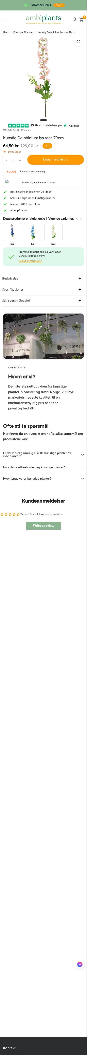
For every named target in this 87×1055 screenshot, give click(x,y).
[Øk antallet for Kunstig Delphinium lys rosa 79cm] (20, 160)
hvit (53, 244)
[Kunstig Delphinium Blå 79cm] (33, 232)
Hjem (6, 32)
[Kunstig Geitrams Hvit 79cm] (53, 232)
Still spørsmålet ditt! (16, 300)
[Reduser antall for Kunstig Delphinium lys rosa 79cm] (6, 160)
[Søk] (74, 19)
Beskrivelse (10, 278)
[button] (79, 965)
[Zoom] (78, 43)
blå (32, 244)
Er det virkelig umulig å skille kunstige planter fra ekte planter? (37, 454)
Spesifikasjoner (12, 289)
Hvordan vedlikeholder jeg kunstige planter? (34, 467)
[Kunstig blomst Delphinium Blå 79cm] (12, 232)
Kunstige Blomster (23, 32)
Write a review (43, 526)
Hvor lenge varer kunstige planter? (27, 478)
